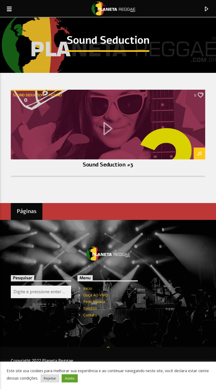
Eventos (90, 308)
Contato (90, 314)
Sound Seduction (28, 95)
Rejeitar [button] (50, 378)
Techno (55, 95)
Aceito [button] (70, 378)
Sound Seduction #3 (108, 164)
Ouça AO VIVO (95, 294)
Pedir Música (94, 301)
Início (87, 288)
